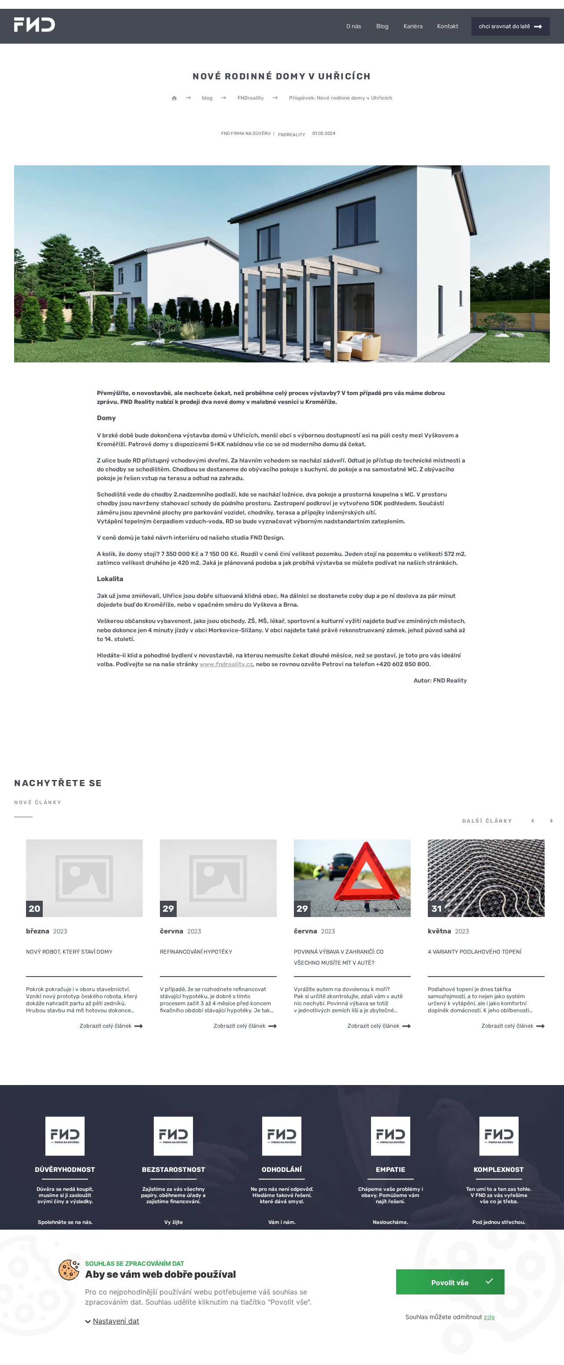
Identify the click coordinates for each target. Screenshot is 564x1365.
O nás (353, 26)
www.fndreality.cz (226, 664)
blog (207, 98)
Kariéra (413, 26)
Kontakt (447, 26)
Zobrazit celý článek (106, 1025)
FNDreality (250, 98)
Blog (382, 26)
